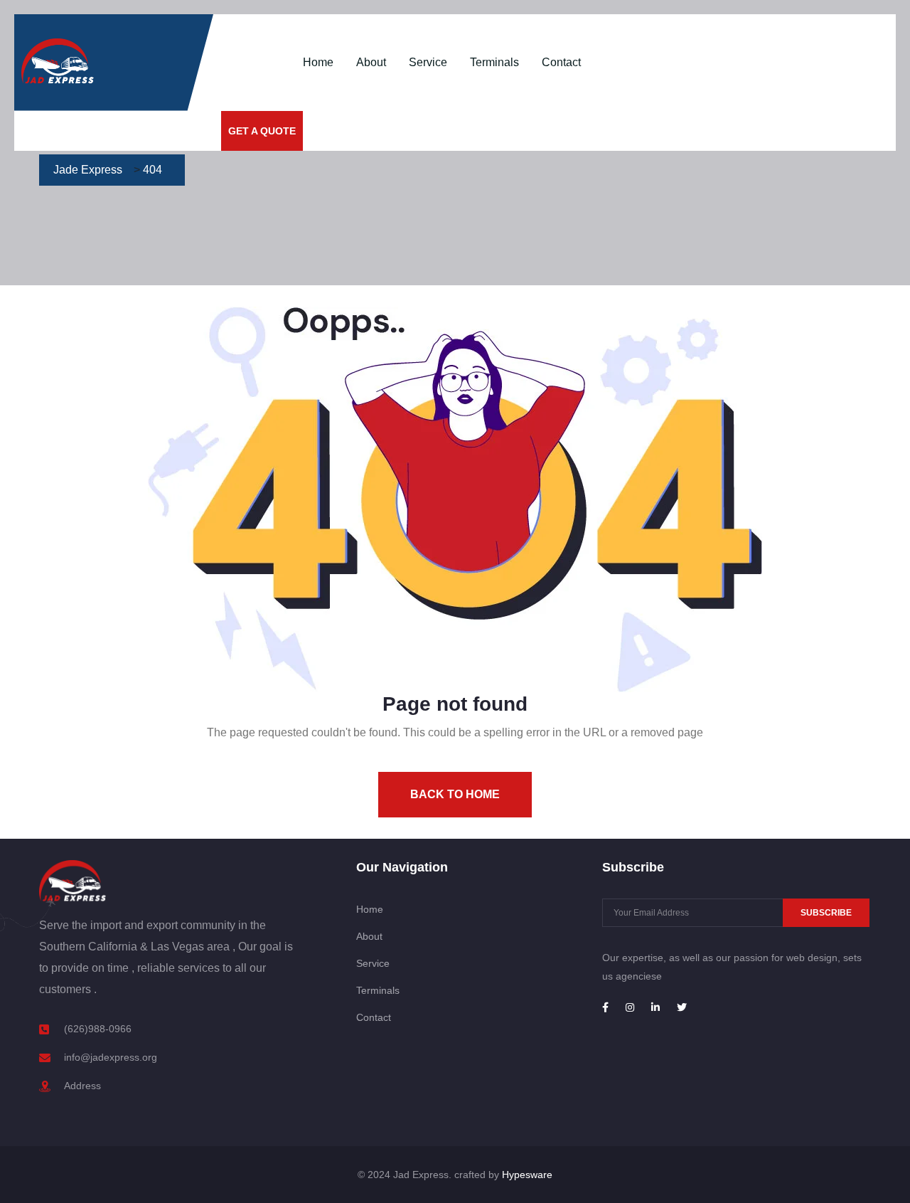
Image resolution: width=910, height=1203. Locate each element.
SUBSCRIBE (826, 913)
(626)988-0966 (98, 1028)
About (371, 62)
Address (82, 1085)
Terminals (494, 62)
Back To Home (455, 794)
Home (318, 62)
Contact (561, 62)
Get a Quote (262, 131)
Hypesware (527, 1174)
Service (428, 62)
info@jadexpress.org (110, 1057)
